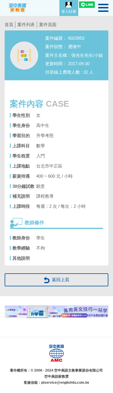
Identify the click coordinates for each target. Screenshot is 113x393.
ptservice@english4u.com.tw (65, 383)
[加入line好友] (87, 4)
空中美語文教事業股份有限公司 (78, 370)
